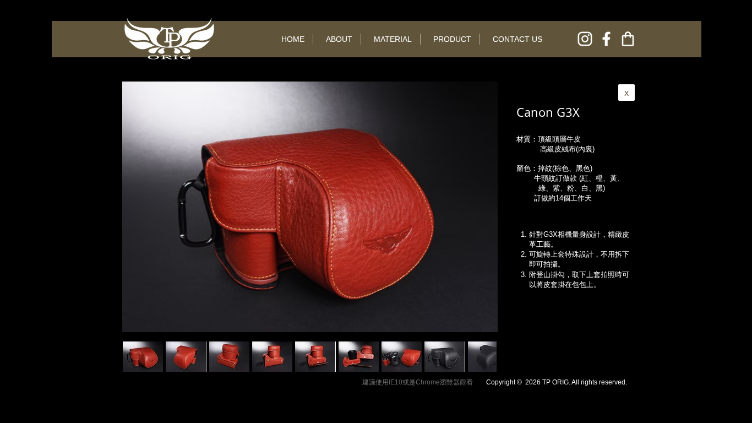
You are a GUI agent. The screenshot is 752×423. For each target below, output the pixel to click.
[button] (186, 356)
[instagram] (585, 38)
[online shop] (627, 38)
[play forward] (483, 356)
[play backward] (136, 356)
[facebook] (606, 38)
